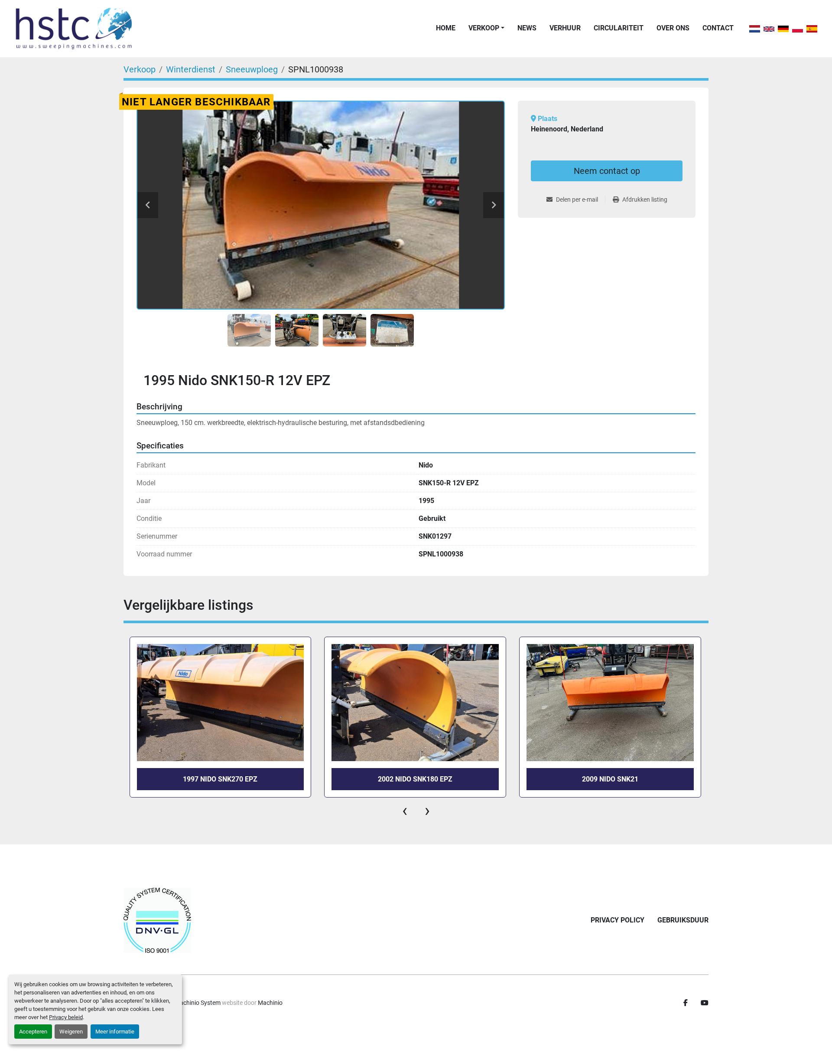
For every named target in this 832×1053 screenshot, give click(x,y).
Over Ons (672, 28)
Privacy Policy (617, 920)
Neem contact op (607, 171)
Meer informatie (114, 1031)
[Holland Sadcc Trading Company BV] (157, 920)
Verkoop (483, 28)
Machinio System (198, 1002)
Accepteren (33, 1031)
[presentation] (404, 811)
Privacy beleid (66, 1017)
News (526, 28)
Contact (718, 28)
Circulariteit (619, 28)
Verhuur (565, 28)
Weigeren (71, 1031)
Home (445, 28)
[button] (486, 28)
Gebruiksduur (682, 920)
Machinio (270, 1002)
